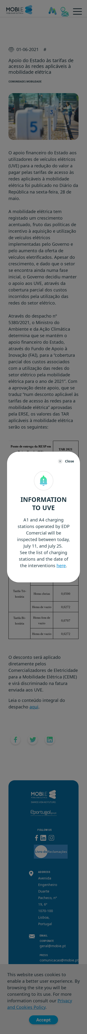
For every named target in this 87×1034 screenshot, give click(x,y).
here (61, 565)
